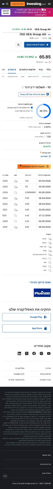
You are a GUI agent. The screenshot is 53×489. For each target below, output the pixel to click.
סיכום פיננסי (46, 76)
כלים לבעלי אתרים (16, 379)
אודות (48, 368)
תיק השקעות (19, 374)
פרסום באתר (45, 374)
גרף (41, 69)
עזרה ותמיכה (45, 379)
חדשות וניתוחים (27, 69)
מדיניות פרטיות (45, 464)
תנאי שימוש (46, 455)
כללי (48, 69)
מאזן (22, 76)
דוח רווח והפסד (33, 76)
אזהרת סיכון (46, 473)
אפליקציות (19, 368)
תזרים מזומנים (13, 76)
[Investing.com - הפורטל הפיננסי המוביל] (36, 4)
